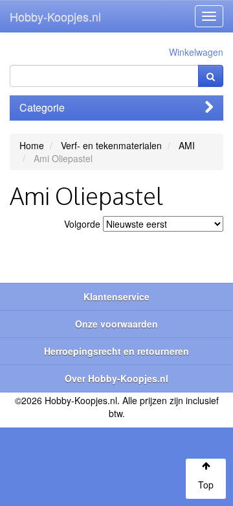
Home (31, 145)
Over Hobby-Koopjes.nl (116, 378)
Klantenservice (116, 296)
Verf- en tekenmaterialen (111, 145)
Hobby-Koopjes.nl (55, 16)
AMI (187, 145)
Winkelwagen (196, 51)
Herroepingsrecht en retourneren (116, 350)
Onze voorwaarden (116, 323)
